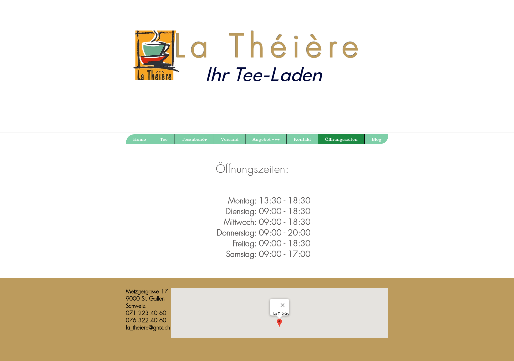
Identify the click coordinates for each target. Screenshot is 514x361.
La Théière (269, 45)
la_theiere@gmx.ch (148, 327)
